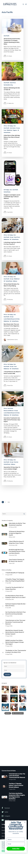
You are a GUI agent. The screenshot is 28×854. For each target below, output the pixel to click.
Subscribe (15, 849)
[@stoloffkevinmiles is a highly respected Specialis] (5, 689)
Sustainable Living (8, 85)
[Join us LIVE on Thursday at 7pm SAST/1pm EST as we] (22, 689)
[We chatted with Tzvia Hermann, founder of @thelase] (22, 698)
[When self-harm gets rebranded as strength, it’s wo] (14, 689)
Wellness (15, 281)
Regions (15, 130)
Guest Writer (10, 212)
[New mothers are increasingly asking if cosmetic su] (5, 698)
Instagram (7, 816)
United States (7, 132)
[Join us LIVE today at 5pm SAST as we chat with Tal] (22, 707)
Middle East (9, 130)
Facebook (7, 808)
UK (18, 130)
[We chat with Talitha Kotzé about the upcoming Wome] (14, 707)
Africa (5, 125)
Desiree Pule (10, 385)
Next (9, 502)
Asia (15, 125)
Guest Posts (13, 82)
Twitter (6, 812)
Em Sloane (9, 56)
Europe (18, 128)
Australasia (13, 128)
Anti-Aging (10, 125)
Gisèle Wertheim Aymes (12, 339)
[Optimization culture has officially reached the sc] (14, 698)
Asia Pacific (6, 35)
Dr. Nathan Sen (10, 103)
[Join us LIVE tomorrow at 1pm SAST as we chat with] (5, 707)
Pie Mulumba (10, 299)
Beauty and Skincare (9, 410)
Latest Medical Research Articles (12, 319)
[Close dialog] (25, 822)
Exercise (16, 462)
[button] (26, 4)
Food (5, 130)
